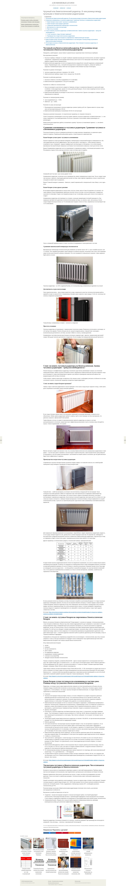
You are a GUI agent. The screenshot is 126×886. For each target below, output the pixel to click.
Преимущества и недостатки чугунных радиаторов (61, 36)
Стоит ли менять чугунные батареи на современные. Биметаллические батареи (67, 37)
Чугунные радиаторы (84, 825)
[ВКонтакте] (49, 833)
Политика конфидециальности (53, 882)
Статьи (68, 8)
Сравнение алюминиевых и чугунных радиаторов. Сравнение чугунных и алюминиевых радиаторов (73, 20)
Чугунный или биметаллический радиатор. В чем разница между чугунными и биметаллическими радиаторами (76, 18)
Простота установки (52, 29)
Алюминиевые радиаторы (93, 825)
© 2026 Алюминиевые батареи (26, 881)
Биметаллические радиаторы (74, 825)
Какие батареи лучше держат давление (58, 23)
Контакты (49, 881)
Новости (62, 8)
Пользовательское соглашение (57, 881)
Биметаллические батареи (53, 827)
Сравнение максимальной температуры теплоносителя (62, 25)
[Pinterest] (62, 833)
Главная (55, 8)
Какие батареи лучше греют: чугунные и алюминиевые (62, 22)
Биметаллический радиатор (52, 825)
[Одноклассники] (74, 833)
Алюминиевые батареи (63, 3)
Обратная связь (77, 881)
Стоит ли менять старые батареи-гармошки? (59, 34)
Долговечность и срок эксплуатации (56, 27)
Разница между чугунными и (63, 825)
